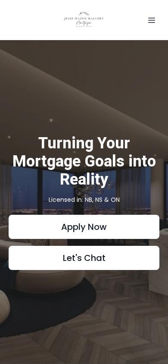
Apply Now (84, 227)
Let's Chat (84, 258)
